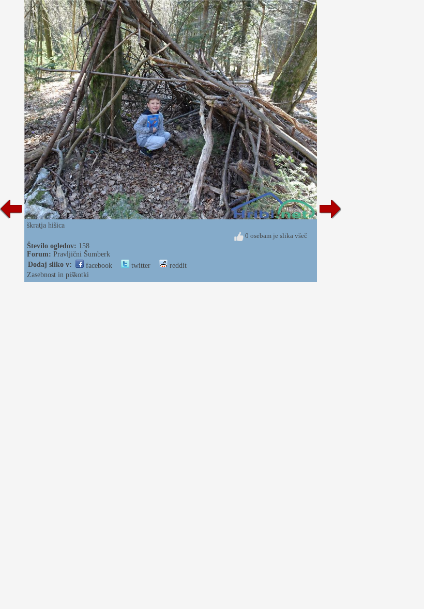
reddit (177, 265)
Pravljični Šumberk (81, 254)
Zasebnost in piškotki (58, 275)
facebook (98, 265)
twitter (139, 265)
